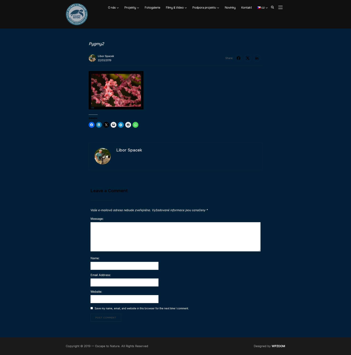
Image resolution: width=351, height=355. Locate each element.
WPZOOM (278, 346)
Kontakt (246, 8)
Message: (96, 219)
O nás (112, 8)
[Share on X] (247, 58)
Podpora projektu (204, 8)
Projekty (130, 8)
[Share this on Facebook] (238, 58)
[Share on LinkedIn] (257, 58)
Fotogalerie (152, 8)
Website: (96, 291)
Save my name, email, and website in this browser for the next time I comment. (142, 308)
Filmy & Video (175, 8)
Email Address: (100, 275)
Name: (94, 258)
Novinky (230, 8)
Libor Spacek (106, 56)
